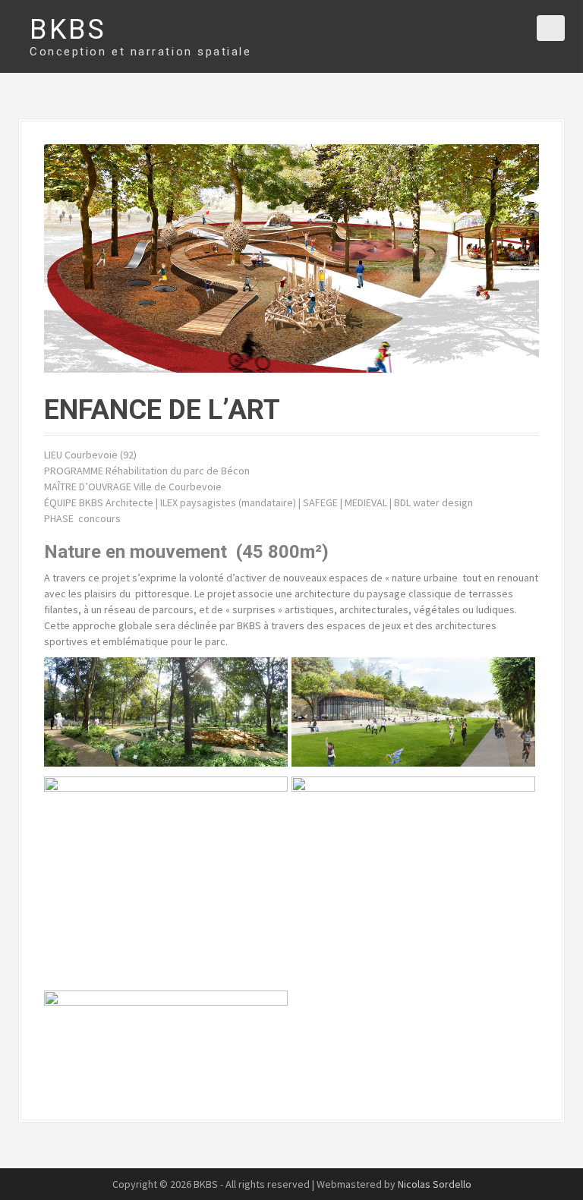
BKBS (68, 30)
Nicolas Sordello (434, 1184)
